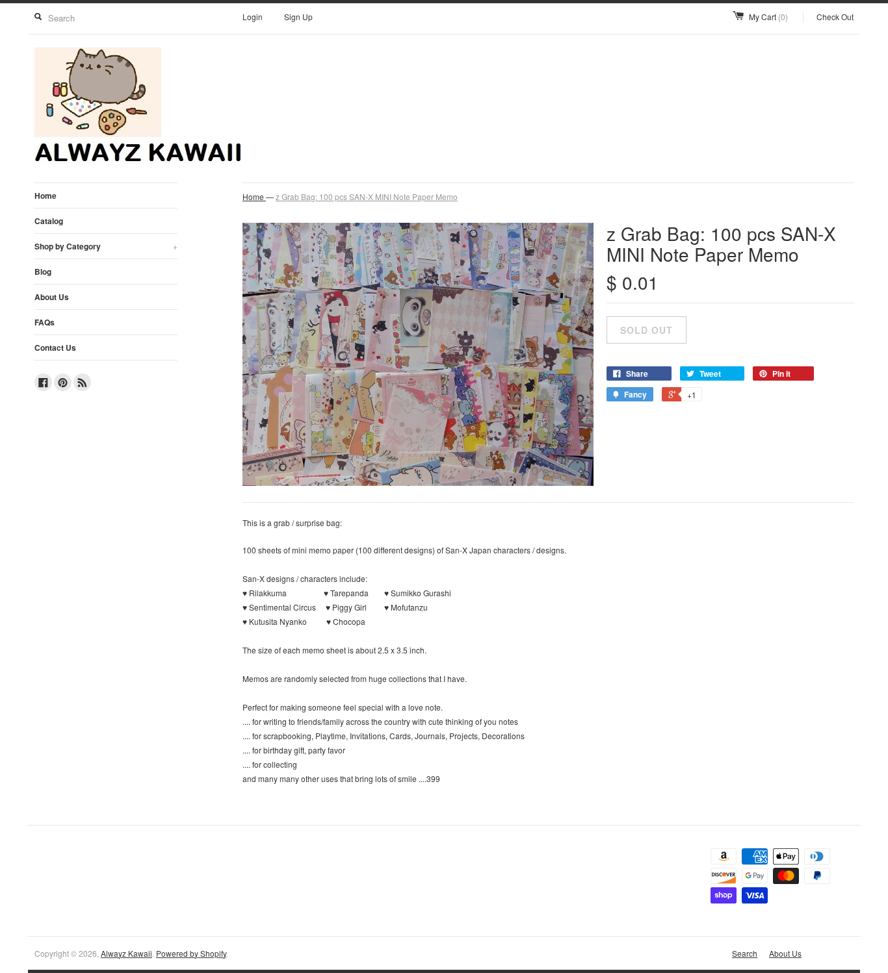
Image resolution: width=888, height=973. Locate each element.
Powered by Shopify (191, 953)
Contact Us (55, 347)
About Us (51, 297)
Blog (42, 271)
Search (744, 953)
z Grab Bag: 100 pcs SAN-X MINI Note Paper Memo (367, 196)
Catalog (48, 221)
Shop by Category (105, 246)
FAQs (44, 322)
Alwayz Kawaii (126, 953)
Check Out (835, 16)
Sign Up (298, 16)
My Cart (768, 16)
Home (45, 195)
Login (252, 16)
